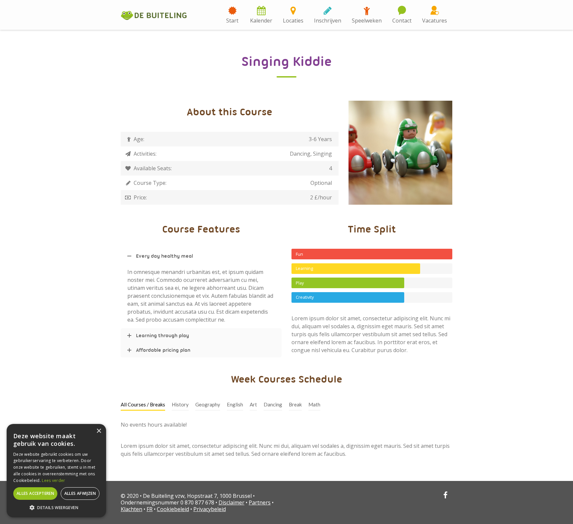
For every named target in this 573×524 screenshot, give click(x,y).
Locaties (293, 20)
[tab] (143, 405)
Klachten (131, 509)
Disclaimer (231, 502)
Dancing (273, 404)
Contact (402, 20)
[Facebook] (445, 495)
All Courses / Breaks (143, 404)
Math (314, 404)
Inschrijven (327, 20)
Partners (260, 502)
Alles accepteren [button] (35, 493)
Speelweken (367, 20)
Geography (207, 404)
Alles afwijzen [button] (80, 493)
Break (295, 404)
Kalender (261, 20)
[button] (56, 507)
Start (232, 20)
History (180, 404)
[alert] (56, 470)
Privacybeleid (209, 509)
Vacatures (434, 20)
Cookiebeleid (173, 509)
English (235, 404)
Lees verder (53, 480)
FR (150, 509)
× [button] (98, 431)
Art (253, 404)
